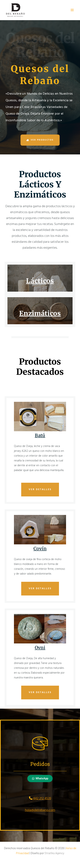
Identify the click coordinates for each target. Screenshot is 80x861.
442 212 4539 (42, 798)
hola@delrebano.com (40, 810)
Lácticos (40, 281)
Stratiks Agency (54, 853)
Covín (40, 548)
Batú (40, 435)
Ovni (40, 647)
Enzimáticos (40, 313)
